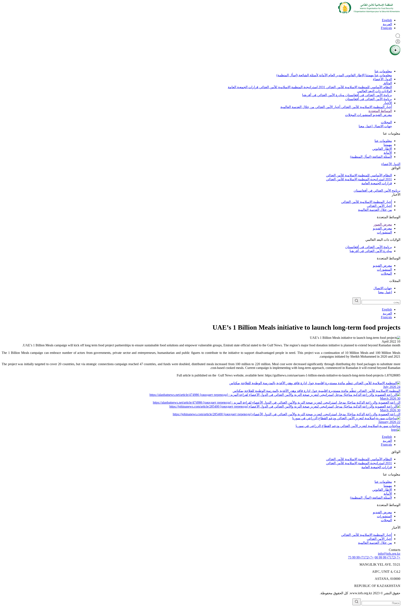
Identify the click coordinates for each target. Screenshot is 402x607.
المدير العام (335, 75)
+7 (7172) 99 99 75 (361, 557)
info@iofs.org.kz (389, 553)
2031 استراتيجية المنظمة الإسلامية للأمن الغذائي (291, 87)
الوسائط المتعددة (380, 111)
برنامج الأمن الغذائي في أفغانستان (368, 95)
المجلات (350, 115)
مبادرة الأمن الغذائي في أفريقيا (323, 95)
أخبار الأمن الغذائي (327, 107)
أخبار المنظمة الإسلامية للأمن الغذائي (366, 107)
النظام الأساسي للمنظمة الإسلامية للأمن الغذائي (358, 87)
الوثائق (387, 83)
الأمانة (322, 75)
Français (386, 28)
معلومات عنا (383, 71)
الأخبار (387, 103)
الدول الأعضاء (382, 79)
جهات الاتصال (382, 126)
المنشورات (364, 115)
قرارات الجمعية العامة (243, 87)
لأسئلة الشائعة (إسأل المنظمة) (297, 75)
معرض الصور (383, 224)
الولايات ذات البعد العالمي (374, 91)
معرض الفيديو (382, 115)
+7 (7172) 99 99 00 (387, 557)
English (387, 20)
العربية (387, 24)
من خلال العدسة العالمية (297, 107)
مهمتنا (369, 75)
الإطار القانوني (354, 75)
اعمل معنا (365, 126)
